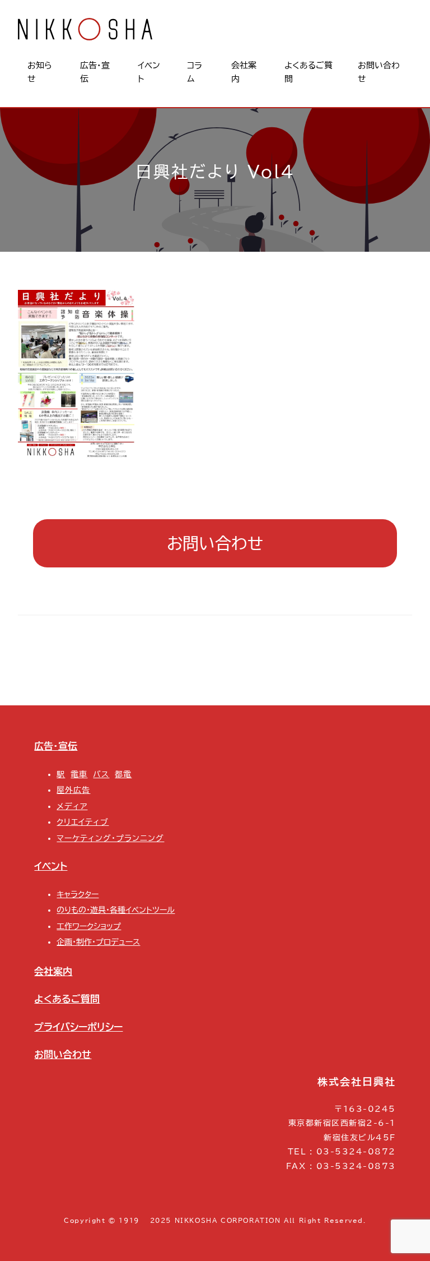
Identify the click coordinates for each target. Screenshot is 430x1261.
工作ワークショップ (89, 926)
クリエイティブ (83, 822)
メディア (72, 806)
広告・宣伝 (55, 746)
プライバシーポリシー (78, 1027)
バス (101, 774)
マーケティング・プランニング (110, 838)
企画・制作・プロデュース (98, 942)
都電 (123, 774)
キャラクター (78, 894)
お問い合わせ (215, 543)
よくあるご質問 (67, 999)
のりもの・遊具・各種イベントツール (116, 910)
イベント (50, 866)
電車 (79, 774)
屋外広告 (73, 790)
